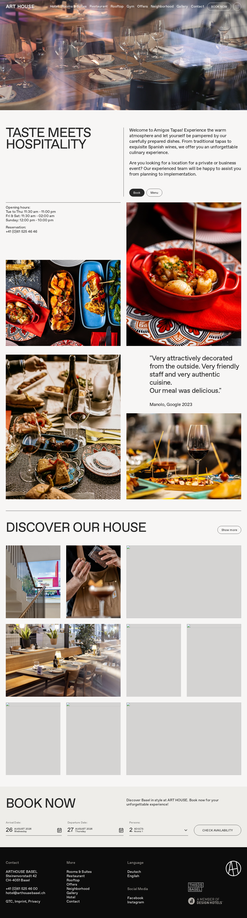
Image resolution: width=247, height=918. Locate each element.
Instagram (135, 902)
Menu (154, 193)
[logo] (20, 6)
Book (136, 193)
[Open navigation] (237, 7)
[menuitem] (54, 6)
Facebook (135, 898)
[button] (34, 830)
